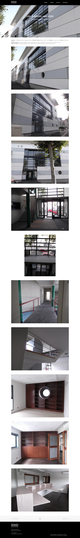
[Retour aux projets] (40, 518)
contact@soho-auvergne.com (16, 533)
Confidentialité (60, 534)
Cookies (64, 534)
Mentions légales (53, 534)
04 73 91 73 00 (14, 532)
